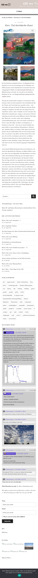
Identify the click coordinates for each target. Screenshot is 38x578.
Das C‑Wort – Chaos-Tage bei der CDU (13, 269)
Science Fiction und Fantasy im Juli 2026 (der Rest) (16, 258)
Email (3, 509)
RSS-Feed (4, 532)
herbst (22, 292)
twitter (27, 312)
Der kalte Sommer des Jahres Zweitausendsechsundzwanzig (18, 231)
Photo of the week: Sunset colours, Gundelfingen (15, 253)
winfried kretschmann (29, 315)
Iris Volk (8, 393)
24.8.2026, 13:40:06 (20, 469)
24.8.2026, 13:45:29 (23, 453)
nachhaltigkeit (13, 305)
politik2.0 (11, 308)
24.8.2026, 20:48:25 (18, 393)
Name (3, 501)
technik (21, 312)
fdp (14, 288)
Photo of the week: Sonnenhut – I (11, 220)
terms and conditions (19, 517)
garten (33, 288)
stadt (15, 312)
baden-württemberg (22, 282)
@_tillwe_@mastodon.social (25, 486)
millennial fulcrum (10, 453)
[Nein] (36, 573)
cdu (4, 288)
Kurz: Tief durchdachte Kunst (19, 25)
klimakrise (6, 302)
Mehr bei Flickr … (7, 558)
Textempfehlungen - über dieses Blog (12, 204)
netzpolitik (22, 305)
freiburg (20, 288)
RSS (31, 492)
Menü (20, 11)
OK (19, 575)
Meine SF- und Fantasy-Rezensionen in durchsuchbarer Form (19, 208)
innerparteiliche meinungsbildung (12, 298)
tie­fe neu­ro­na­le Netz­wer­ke (24, 90)
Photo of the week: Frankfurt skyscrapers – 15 (14, 247)
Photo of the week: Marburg (9, 237)
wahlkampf (6, 315)
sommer (5, 312)
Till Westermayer (8, 329)
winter (4, 318)
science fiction (27, 308)
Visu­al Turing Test (27, 184)
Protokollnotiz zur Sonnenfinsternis (11, 242)
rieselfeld (18, 308)
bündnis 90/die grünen (26, 285)
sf (34, 308)
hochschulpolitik (7, 295)
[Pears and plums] (7, 544)
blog (31, 282)
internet (26, 298)
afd (4, 282)
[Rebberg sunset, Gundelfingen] (28, 546)
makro (4, 305)
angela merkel (11, 282)
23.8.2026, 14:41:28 (20, 479)
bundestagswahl (13, 285)
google (11, 292)
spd (11, 312)
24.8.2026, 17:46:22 (20, 411)
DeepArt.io (28, 83)
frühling (26, 288)
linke (21, 302)
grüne (16, 292)
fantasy (9, 288)
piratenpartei (30, 305)
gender (5, 292)
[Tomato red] (6, 551)
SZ (9, 186)
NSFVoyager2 (9, 332)
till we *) (30, 3)
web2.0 (18, 315)
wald (12, 315)
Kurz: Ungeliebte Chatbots (9, 226)
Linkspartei (28, 302)
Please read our (14, 517)
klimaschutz (14, 302)
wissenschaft (12, 318)
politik (4, 308)
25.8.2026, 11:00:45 (21, 332)
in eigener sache (18, 295)
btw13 (4, 285)
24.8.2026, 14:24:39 (20, 419)
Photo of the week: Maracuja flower (11, 264)
